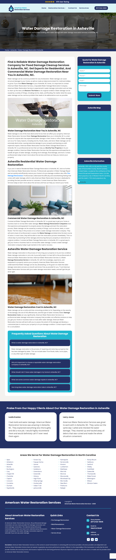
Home (44, 8)
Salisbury (90, 462)
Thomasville (91, 474)
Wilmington (91, 479)
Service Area (84, 8)
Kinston (63, 464)
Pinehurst (63, 486)
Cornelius (10, 483)
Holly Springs (38, 481)
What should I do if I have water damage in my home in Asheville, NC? (36, 372)
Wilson (89, 481)
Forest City (37, 460)
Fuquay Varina (38, 462)
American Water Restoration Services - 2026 (80, 504)
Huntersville (38, 483)
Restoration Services (56, 8)
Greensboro (38, 471)
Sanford (90, 464)
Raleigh (62, 488)
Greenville (37, 474)
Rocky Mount (91, 460)
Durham (9, 486)
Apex (8, 460)
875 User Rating (62, 2)
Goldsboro (37, 469)
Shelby (89, 467)
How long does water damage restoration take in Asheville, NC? (34, 387)
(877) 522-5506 (97, 522)
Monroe (63, 474)
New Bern (63, 483)
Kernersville (64, 462)
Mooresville (64, 476)
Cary (8, 471)
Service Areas (56, 533)
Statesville (90, 471)
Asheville (14, 50)
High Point (37, 479)
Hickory (36, 476)
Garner (36, 464)
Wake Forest (91, 476)
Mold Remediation (57, 524)
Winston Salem (92, 483)
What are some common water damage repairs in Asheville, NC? (35, 380)
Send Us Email (96, 528)
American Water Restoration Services (33, 502)
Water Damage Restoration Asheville (30, 50)
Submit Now (94, 95)
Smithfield (90, 469)
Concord (9, 481)
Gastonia (37, 467)
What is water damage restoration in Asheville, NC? (30, 343)
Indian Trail (37, 486)
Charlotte (10, 476)
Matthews (63, 469)
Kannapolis (64, 460)
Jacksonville (37, 488)
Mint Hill (63, 471)
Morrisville (64, 481)
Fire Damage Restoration (60, 520)
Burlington (10, 469)
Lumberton (64, 467)
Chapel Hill (10, 474)
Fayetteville (10, 488)
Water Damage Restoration (61, 529)
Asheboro (10, 462)
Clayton (9, 479)
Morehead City (65, 479)
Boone (9, 467)
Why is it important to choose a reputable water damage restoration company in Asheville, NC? (36, 363)
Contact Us (72, 8)
